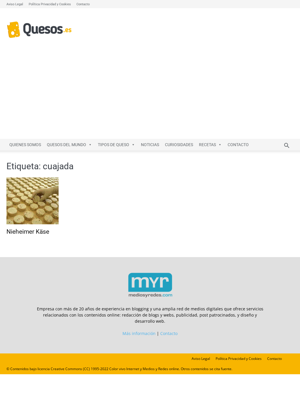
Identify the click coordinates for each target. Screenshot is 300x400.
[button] (286, 146)
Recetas (207, 144)
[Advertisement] (150, 95)
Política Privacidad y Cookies (50, 4)
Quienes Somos (25, 144)
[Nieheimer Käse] (50, 200)
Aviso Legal (14, 4)
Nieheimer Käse (27, 231)
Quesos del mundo (66, 144)
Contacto (83, 4)
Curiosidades (179, 144)
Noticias (150, 144)
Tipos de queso (113, 144)
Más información (139, 333)
